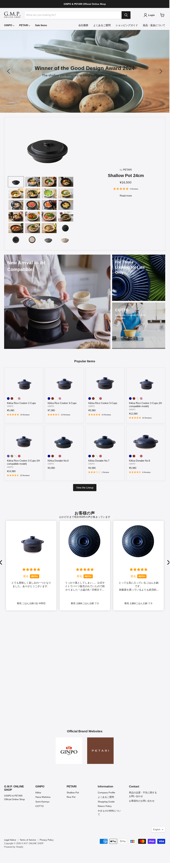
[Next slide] (160, 71)
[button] (167, 562)
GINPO (8, 25)
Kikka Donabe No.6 (58, 460)
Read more (126, 195)
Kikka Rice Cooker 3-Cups (62, 403)
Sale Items (41, 25)
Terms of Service (28, 840)
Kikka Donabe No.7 (98, 460)
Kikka (38, 792)
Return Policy (105, 806)
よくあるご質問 (102, 25)
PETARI (24, 25)
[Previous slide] (9, 71)
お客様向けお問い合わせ (141, 800)
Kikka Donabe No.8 (139, 460)
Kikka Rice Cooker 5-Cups (102, 403)
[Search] (126, 15)
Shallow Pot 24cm (126, 175)
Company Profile (106, 792)
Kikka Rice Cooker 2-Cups (21, 403)
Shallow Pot (73, 792)
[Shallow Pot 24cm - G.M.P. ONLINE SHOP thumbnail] (16, 182)
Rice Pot (71, 797)
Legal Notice (10, 840)
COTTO (39, 806)
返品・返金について (154, 25)
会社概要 (83, 25)
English (156, 829)
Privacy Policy (47, 840)
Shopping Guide (106, 801)
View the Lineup (84, 487)
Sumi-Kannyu (42, 801)
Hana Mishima (42, 797)
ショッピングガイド (127, 25)
